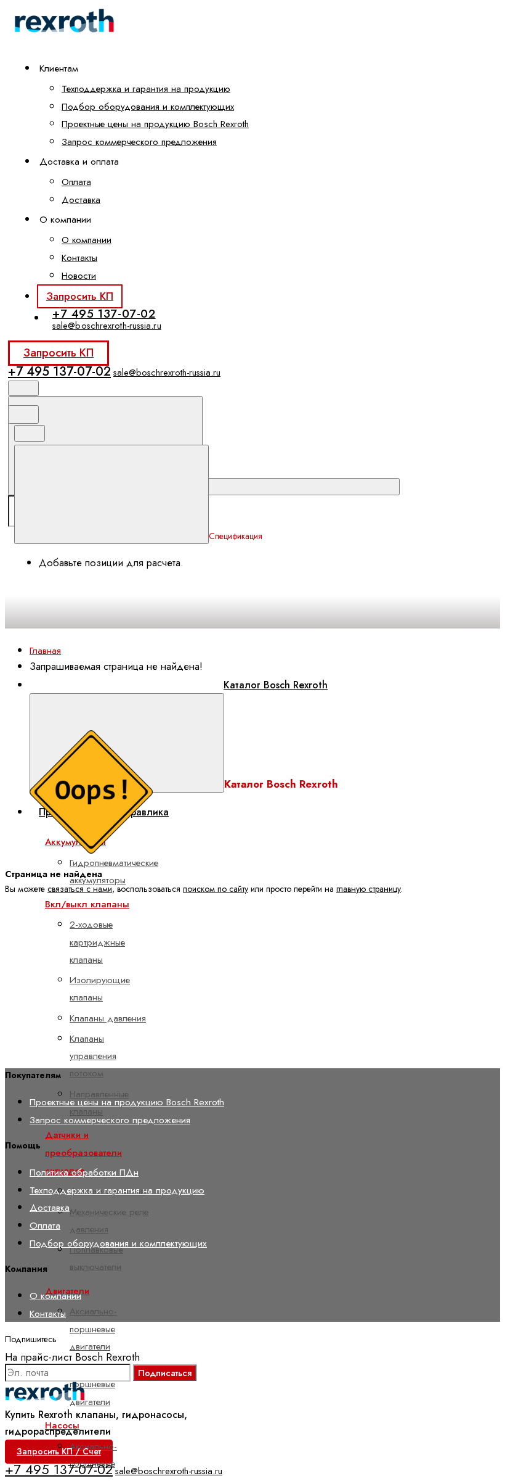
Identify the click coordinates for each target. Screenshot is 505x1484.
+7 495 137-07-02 (104, 313)
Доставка (81, 200)
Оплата (76, 182)
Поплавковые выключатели (96, 1258)
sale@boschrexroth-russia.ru (106, 325)
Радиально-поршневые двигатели (94, 1384)
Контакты (79, 258)
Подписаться (165, 1372)
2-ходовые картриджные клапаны (97, 942)
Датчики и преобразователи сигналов (83, 1152)
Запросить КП (79, 296)
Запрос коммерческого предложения (139, 142)
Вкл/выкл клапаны (87, 904)
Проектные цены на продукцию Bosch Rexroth (155, 124)
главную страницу (368, 889)
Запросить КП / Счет (59, 1451)
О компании (86, 240)
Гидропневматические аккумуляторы (114, 871)
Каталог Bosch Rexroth (276, 685)
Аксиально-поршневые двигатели (93, 1329)
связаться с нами (79, 889)
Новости (79, 275)
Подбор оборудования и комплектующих (148, 106)
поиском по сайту (215, 889)
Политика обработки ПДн (84, 1172)
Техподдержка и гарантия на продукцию (146, 89)
